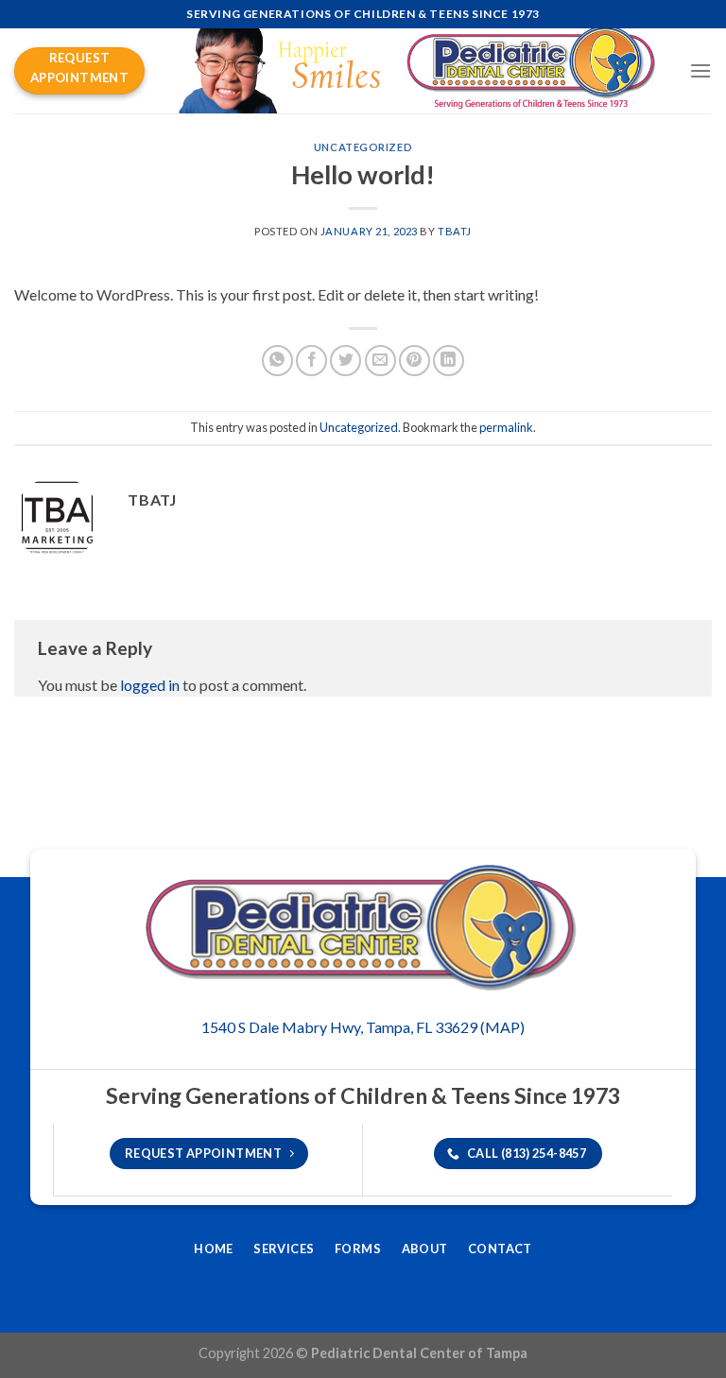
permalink (506, 427)
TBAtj (455, 231)
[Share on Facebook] (311, 360)
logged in (150, 685)
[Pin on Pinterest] (414, 360)
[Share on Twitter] (345, 360)
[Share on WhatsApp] (277, 360)
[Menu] (700, 70)
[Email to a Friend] (380, 360)
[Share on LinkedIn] (448, 360)
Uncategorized (363, 147)
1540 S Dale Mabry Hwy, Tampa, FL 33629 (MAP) (363, 1027)
